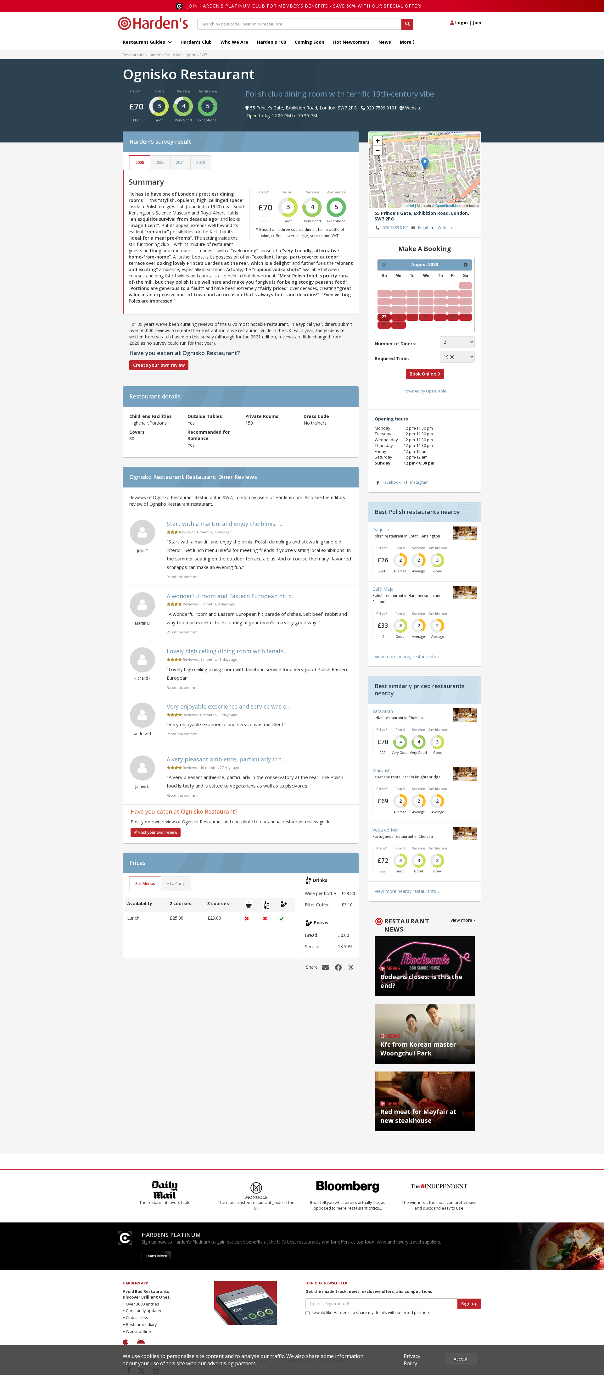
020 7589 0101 (396, 227)
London (154, 54)
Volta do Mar (385, 830)
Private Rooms (261, 416)
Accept (460, 1359)
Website (445, 227)
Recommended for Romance (208, 435)
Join (477, 22)
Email (423, 227)
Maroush (381, 770)
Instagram (419, 482)
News (384, 42)
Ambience (208, 91)
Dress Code (316, 416)
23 (384, 317)
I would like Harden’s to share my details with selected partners (371, 1312)
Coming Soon (309, 42)
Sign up (469, 1303)
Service (183, 91)
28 (453, 317)
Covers (137, 432)
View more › (462, 920)
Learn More (156, 1256)
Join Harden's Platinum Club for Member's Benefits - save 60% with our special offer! (304, 6)
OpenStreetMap (447, 205)
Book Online (423, 374)
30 (384, 325)
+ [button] (378, 141)
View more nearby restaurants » (407, 657)
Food (159, 91)
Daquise (380, 529)
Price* (134, 91)
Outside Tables (204, 416)
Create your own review (159, 365)
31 (398, 325)
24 (398, 317)
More (406, 42)
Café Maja (383, 589)
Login (461, 22)
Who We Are (234, 42)
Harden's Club (196, 42)
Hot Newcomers (351, 42)
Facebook (391, 482)
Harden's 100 (271, 42)
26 (426, 317)
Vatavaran (382, 711)
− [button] (378, 150)
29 (465, 317)
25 (412, 317)
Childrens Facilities (150, 416)
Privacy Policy (412, 1360)
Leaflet (409, 205)
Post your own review (157, 832)
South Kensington (180, 54)
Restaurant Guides (144, 42)
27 (440, 317)
